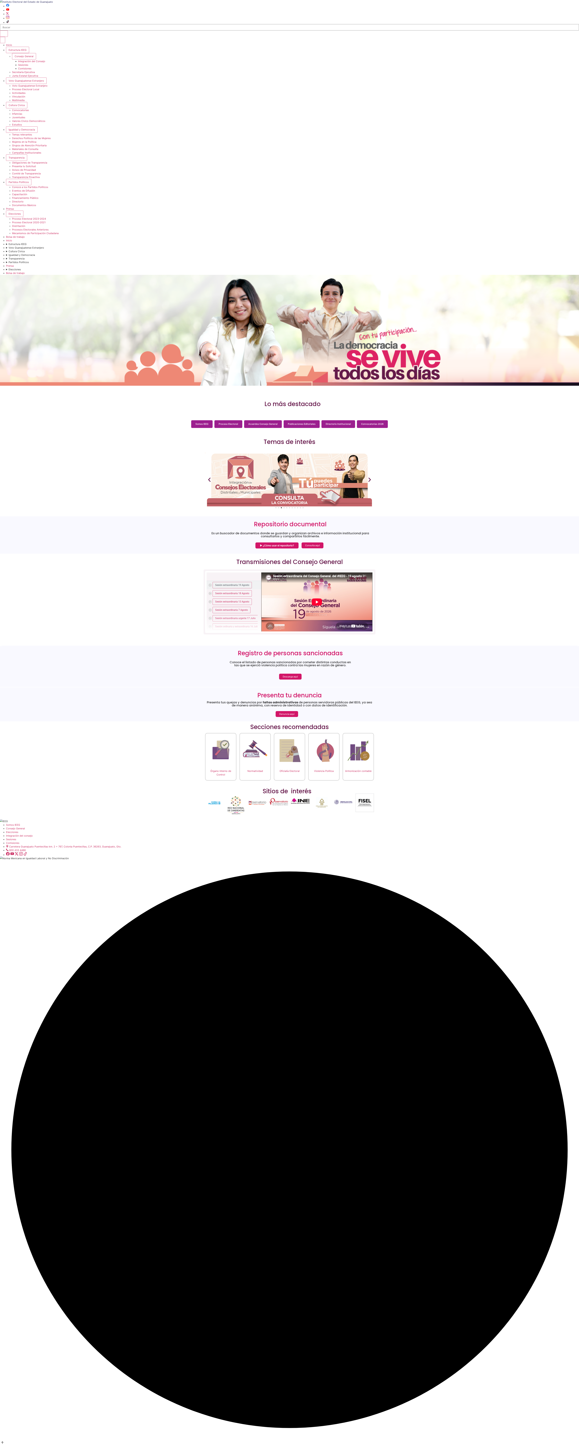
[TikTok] (7, 22)
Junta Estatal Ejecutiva (25, 75)
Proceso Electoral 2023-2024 (29, 218)
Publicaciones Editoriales (301, 424)
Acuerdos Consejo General (263, 424)
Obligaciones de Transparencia (29, 162)
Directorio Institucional (338, 424)
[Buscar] (4, 33)
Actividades (18, 92)
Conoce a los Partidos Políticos (30, 187)
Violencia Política (324, 770)
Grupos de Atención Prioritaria (29, 145)
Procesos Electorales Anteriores (30, 229)
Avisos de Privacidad (24, 169)
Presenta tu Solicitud (24, 166)
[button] (209, 479)
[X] (7, 13)
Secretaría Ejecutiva (23, 72)
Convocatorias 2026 (372, 424)
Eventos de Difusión (23, 190)
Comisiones (24, 68)
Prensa (10, 208)
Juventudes (18, 117)
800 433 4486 (17, 850)
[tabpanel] (316, 601)
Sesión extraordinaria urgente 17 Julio (235, 618)
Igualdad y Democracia (22, 129)
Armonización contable (358, 770)
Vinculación (18, 96)
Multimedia (18, 100)
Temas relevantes (22, 134)
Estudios (17, 124)
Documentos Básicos (24, 205)
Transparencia (17, 157)
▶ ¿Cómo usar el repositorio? (277, 545)
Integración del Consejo (31, 61)
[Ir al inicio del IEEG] (26, 1)
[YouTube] (7, 10)
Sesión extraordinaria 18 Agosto (232, 593)
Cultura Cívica (17, 105)
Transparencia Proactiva (26, 177)
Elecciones (15, 213)
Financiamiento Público (25, 197)
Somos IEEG (201, 424)
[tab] (234, 585)
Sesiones (23, 64)
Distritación (18, 225)
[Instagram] (7, 18)
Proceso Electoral (228, 424)
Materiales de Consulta (25, 149)
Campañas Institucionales (26, 152)
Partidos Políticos (19, 182)
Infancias (17, 113)
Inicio (9, 44)
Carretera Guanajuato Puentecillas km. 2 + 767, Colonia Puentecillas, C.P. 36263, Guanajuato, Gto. (65, 846)
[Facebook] (7, 6)
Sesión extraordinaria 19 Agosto (232, 584)
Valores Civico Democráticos (28, 120)
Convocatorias (20, 110)
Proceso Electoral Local (25, 89)
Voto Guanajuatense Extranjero (26, 80)
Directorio (18, 201)
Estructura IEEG (18, 49)
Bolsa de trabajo (15, 236)
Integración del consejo (19, 835)
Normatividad (255, 770)
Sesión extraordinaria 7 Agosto (231, 609)
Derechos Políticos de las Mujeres (31, 138)
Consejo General (15, 828)
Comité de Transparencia (26, 173)
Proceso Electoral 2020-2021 (29, 222)
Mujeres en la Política (24, 141)
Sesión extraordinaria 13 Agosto (232, 601)
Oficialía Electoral (290, 770)
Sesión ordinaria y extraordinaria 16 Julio (237, 626)
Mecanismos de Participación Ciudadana (35, 233)
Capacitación (19, 194)
